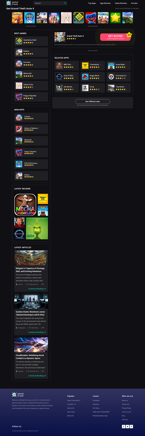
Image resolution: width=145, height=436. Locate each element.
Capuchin (96, 404)
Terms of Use (126, 412)
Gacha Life (70, 408)
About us (125, 400)
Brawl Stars (71, 412)
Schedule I (96, 400)
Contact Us (125, 404)
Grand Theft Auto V (126, 8)
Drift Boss (96, 408)
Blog (123, 416)
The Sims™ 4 (71, 404)
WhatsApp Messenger (100, 416)
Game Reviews (121, 3)
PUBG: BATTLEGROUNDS (101, 412)
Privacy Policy (126, 408)
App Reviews (105, 3)
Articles (134, 3)
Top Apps (92, 3)
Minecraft (70, 416)
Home (117, 8)
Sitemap (125, 419)
